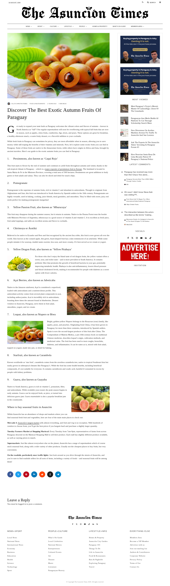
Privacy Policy (136, 560)
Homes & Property (99, 26)
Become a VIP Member (139, 541)
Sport (39, 26)
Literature (52, 567)
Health (10, 560)
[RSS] (97, 524)
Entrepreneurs (54, 549)
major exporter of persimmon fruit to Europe (63, 169)
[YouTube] (85, 524)
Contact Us (134, 567)
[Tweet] (18, 474)
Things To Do (94, 549)
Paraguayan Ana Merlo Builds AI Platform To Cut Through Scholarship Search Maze (144, 120)
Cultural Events (54, 552)
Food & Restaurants (37, 103)
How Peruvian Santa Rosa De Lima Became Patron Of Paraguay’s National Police (143, 156)
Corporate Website (137, 556)
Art (49, 556)
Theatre (51, 560)
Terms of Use (135, 563)
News (28, 26)
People (82, 26)
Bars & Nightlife (96, 560)
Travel (91, 567)
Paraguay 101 (94, 545)
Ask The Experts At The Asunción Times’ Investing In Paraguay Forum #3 (145, 144)
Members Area (136, 26)
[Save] (50, 474)
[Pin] (26, 474)
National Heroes (55, 545)
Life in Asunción (96, 552)
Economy (11, 549)
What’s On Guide (119, 26)
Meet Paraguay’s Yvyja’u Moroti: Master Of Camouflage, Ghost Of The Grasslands (144, 108)
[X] (77, 524)
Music (50, 563)
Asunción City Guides (98, 541)
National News (13, 541)
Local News (12, 538)
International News (15, 545)
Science (10, 563)
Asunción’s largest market (28, 423)
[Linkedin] (93, 524)
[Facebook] (73, 524)
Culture (53, 26)
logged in (22, 504)
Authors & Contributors (140, 552)
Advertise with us (137, 545)
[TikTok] (89, 524)
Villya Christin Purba (19, 103)
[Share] (10, 474)
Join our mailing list (138, 549)
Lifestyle (68, 26)
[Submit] (42, 474)
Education (11, 556)
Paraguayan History (56, 570)
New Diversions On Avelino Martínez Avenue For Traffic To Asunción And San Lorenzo (144, 132)
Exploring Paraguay (97, 563)
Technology (12, 567)
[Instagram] (81, 524)
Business (11, 552)
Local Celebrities (55, 541)
